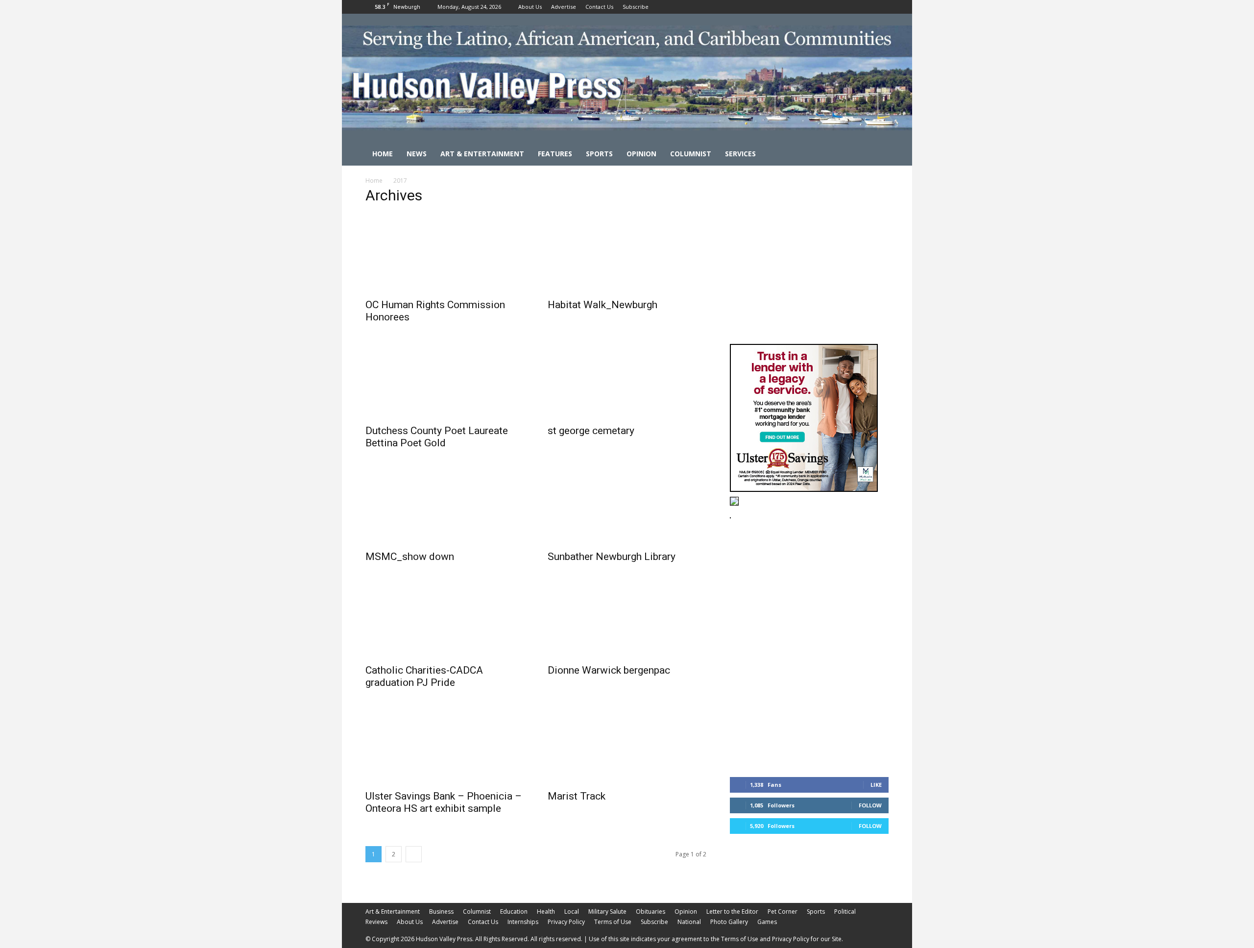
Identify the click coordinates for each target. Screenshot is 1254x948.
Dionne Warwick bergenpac (609, 670)
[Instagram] (865, 7)
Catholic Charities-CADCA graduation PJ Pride (424, 676)
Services (740, 153)
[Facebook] (849, 7)
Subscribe (636, 6)
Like (876, 784)
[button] (877, 154)
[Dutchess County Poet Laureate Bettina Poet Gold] (444, 379)
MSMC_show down (409, 556)
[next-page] (414, 854)
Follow (870, 805)
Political (845, 911)
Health (546, 911)
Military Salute (607, 911)
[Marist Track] (627, 744)
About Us (530, 6)
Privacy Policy (566, 922)
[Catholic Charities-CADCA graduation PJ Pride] (444, 619)
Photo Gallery (729, 922)
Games (767, 922)
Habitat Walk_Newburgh (602, 305)
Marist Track (576, 796)
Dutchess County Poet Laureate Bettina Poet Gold (436, 437)
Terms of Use (612, 922)
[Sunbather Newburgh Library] (627, 505)
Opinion (641, 153)
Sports (599, 153)
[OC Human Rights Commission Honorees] (444, 253)
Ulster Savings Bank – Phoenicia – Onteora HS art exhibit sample (443, 802)
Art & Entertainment (482, 153)
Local (571, 911)
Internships (522, 922)
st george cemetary (591, 431)
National (689, 922)
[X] (881, 7)
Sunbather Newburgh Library (611, 556)
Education (514, 911)
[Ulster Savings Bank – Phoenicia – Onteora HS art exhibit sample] (444, 744)
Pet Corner (782, 911)
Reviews (376, 922)
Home (382, 153)
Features (555, 153)
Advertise (563, 6)
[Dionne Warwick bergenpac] (627, 619)
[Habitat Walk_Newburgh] (627, 253)
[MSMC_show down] (444, 505)
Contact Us (599, 6)
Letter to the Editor (732, 911)
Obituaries (650, 911)
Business (441, 911)
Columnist (690, 153)
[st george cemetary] (627, 379)
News (417, 153)
